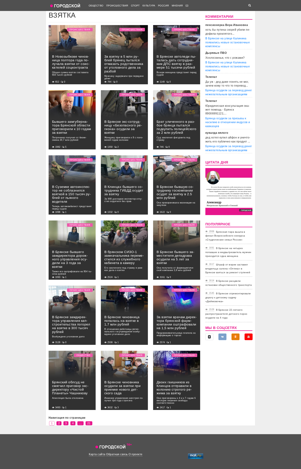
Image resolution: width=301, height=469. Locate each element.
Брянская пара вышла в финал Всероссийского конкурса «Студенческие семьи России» (225, 235)
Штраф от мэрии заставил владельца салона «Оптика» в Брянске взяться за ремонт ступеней (227, 268)
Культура (148, 5)
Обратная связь (117, 454)
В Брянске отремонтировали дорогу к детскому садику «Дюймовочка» (228, 297)
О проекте (135, 454)
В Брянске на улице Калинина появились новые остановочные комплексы (227, 42)
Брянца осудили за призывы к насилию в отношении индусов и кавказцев (227, 122)
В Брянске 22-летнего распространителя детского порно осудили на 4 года (226, 313)
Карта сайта (97, 454)
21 (89, 423)
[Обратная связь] (187, 5)
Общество (96, 5)
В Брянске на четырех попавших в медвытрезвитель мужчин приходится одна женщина (228, 252)
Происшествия (117, 5)
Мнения (177, 5)
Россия (163, 5)
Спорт (135, 5)
